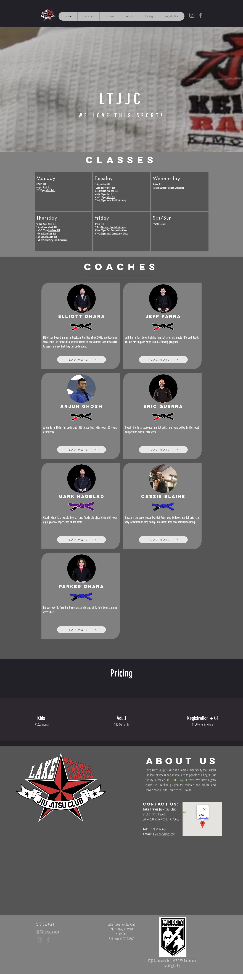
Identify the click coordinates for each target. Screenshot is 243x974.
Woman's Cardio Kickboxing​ (171, 187)
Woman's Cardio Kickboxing (113, 227)
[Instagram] (191, 15)
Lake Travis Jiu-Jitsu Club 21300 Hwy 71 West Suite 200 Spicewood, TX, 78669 (122, 931)
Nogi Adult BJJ (49, 224)
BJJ (44, 184)
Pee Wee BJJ (54, 230)
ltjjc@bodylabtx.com (163, 834)
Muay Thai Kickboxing (57, 240)
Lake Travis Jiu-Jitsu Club (159, 809)
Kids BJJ (52, 233)
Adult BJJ (47, 187)
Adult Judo (50, 190)
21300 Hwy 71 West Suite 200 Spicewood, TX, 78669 (161, 817)
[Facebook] (200, 15)
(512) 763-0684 (45, 924)
